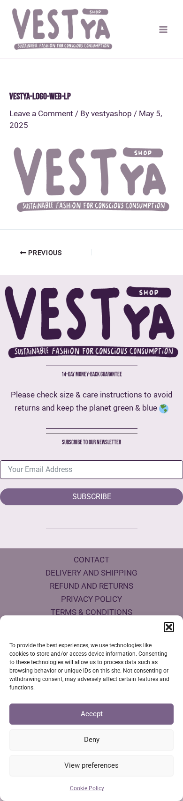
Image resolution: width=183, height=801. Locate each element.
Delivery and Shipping (91, 572)
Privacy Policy (91, 599)
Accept (92, 714)
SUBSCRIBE (91, 496)
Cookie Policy (87, 788)
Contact (91, 559)
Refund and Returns (91, 586)
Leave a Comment (41, 113)
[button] (169, 627)
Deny (91, 739)
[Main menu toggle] (163, 29)
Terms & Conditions (91, 612)
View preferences (91, 765)
